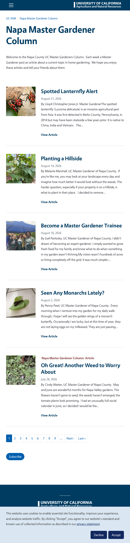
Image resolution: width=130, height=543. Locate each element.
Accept (116, 535)
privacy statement (88, 524)
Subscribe (15, 456)
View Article (49, 135)
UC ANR (11, 18)
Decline (99, 535)
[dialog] (65, 524)
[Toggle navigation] (11, 5)
